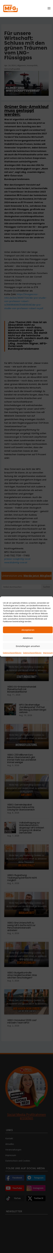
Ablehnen (28, 637)
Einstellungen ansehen (28, 646)
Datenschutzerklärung (12, 652)
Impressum (48, 652)
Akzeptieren (27, 629)
